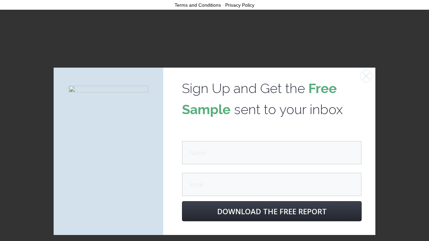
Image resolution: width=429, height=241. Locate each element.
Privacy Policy (239, 5)
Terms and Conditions (198, 5)
